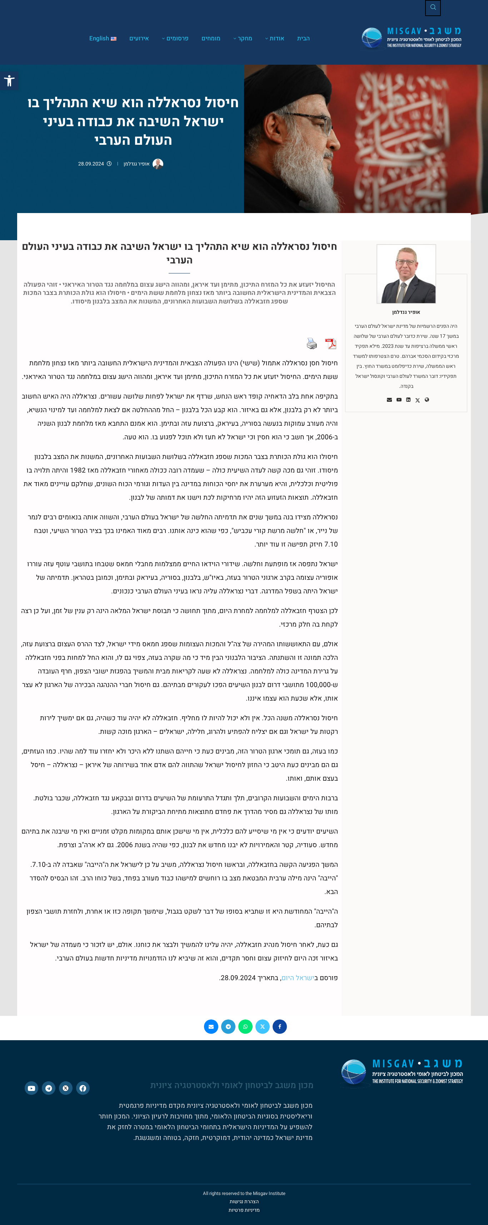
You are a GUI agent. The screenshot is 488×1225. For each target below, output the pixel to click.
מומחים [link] (210, 38)
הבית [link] (303, 38)
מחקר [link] (245, 38)
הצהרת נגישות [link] (244, 1201)
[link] (9, 80)
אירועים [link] (139, 38)
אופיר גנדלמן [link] (137, 164)
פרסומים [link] (177, 38)
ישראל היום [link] (298, 978)
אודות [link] (277, 38)
